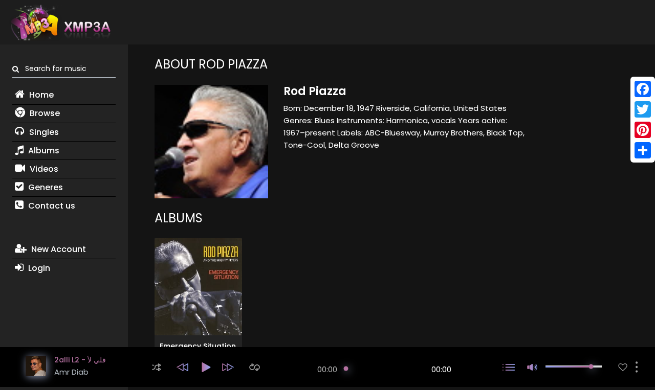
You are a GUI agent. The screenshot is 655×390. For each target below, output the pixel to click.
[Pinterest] (642, 130)
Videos (43, 169)
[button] (156, 367)
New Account (57, 249)
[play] (622, 367)
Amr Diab (71, 371)
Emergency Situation (198, 346)
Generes (44, 187)
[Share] (642, 150)
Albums (42, 150)
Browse (44, 113)
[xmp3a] (60, 22)
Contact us (50, 206)
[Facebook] (642, 89)
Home (40, 95)
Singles (43, 132)
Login (38, 268)
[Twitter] (642, 109)
